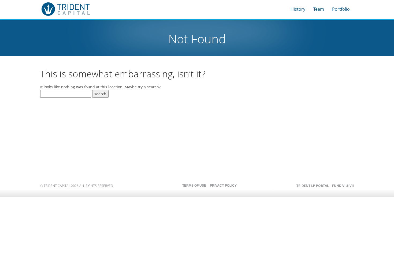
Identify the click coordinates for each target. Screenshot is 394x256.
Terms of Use (194, 185)
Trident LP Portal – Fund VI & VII (325, 185)
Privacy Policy (223, 185)
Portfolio (341, 9)
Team (318, 9)
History (298, 9)
